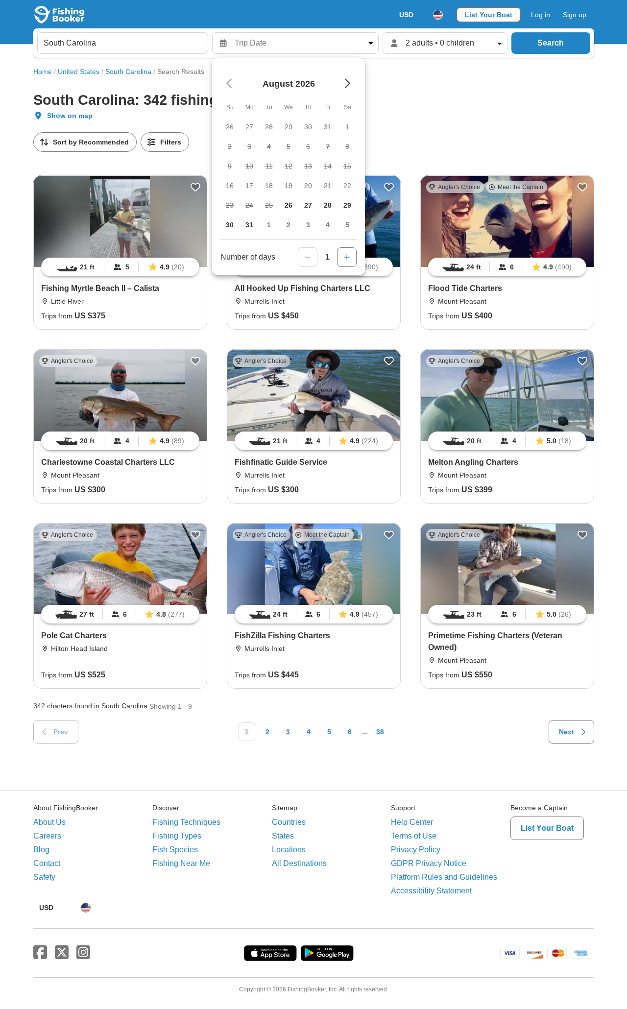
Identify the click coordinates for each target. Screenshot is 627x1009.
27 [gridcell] (308, 205)
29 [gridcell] (347, 205)
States (283, 836)
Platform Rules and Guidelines (444, 877)
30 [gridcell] (230, 225)
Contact (46, 863)
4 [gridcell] (328, 225)
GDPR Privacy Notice (428, 863)
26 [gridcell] (288, 205)
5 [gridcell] (347, 225)
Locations (289, 849)
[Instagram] (83, 952)
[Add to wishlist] (195, 187)
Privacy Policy (415, 849)
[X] (62, 952)
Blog (41, 849)
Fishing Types (176, 836)
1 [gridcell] (269, 225)
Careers (47, 836)
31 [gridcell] (249, 225)
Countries (289, 822)
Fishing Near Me (181, 863)
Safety (44, 877)
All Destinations (299, 863)
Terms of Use (413, 836)
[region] (120, 267)
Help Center (412, 822)
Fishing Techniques (186, 822)
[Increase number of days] (347, 257)
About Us (49, 822)
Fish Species (175, 849)
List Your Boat (488, 15)
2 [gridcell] (288, 225)
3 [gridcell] (308, 225)
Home (42, 71)
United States (78, 71)
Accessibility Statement (431, 891)
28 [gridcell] (328, 205)
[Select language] (438, 15)
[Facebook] (40, 952)
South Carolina (128, 71)
